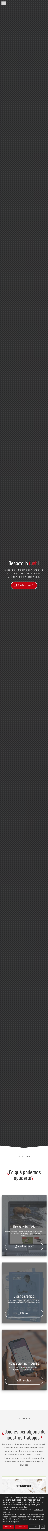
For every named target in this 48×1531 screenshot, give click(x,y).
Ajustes (34, 1527)
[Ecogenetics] (24, 1488)
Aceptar (8, 1527)
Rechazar (21, 1527)
